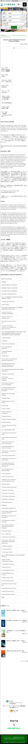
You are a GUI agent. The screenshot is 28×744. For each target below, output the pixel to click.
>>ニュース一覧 (24, 661)
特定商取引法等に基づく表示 (18, 737)
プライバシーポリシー (8, 737)
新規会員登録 (15, 1)
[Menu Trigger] (25, 4)
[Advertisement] (14, 681)
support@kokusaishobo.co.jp (8, 192)
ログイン (9, 1)
